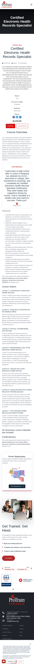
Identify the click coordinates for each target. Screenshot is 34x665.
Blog (20, 635)
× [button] (30, 643)
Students (4, 635)
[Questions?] (17, 620)
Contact (21, 628)
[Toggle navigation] (27, 4)
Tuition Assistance (7, 638)
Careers (21, 625)
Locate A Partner (6, 632)
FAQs (20, 632)
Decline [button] (20, 661)
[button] (14, 117)
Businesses (5, 628)
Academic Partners (7, 625)
